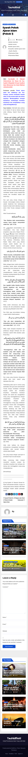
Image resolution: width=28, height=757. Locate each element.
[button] (23, 14)
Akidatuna (5, 24)
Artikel (11, 561)
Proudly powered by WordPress (10, 748)
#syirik (10, 51)
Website (5, 631)
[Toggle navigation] (13, 15)
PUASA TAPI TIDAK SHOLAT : (12, 722)
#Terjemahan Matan (13, 55)
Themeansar (14, 750)
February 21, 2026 (10, 725)
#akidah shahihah (13, 42)
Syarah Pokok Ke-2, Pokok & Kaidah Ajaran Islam (8, 500)
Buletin (5, 685)
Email (4, 624)
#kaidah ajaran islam (13, 46)
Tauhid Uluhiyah (12, 24)
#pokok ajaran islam (20, 48)
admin (14, 536)
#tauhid (15, 51)
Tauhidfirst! (14, 7)
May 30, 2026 (8, 675)
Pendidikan (11, 753)
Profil (16, 753)
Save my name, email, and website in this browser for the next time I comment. (13, 641)
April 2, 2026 (8, 692)
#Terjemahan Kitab (13, 53)
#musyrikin (11, 48)
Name (5, 617)
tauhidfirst (16, 568)
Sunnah (15, 561)
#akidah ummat (12, 44)
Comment (6, 587)
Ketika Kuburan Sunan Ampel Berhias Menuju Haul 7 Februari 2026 (14, 534)
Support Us (20, 753)
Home (6, 753)
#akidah (20, 39)
